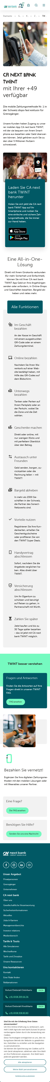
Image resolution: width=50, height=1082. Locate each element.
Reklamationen (10, 982)
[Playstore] (18, 237)
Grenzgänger (9, 884)
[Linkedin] (21, 865)
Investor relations (11, 931)
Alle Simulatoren (11, 946)
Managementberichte (13, 925)
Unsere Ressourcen (12, 962)
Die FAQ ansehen (17, 810)
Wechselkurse (10, 951)
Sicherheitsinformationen (15, 910)
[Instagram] (14, 865)
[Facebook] (6, 865)
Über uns (7, 900)
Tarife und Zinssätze (12, 956)
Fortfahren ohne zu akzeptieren (25, 1076)
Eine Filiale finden (11, 977)
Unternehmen (10, 889)
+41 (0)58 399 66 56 (18, 997)
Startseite (7, 16)
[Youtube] (29, 865)
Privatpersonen (10, 879)
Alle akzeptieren (25, 1062)
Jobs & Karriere (10, 920)
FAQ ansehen (15, 702)
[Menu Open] (44, 5)
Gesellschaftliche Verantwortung (18, 905)
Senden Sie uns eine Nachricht (23, 834)
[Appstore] (18, 230)
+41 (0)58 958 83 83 (18, 1013)
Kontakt (7, 972)
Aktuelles (7, 915)
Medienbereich (10, 936)
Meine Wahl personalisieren (25, 1069)
